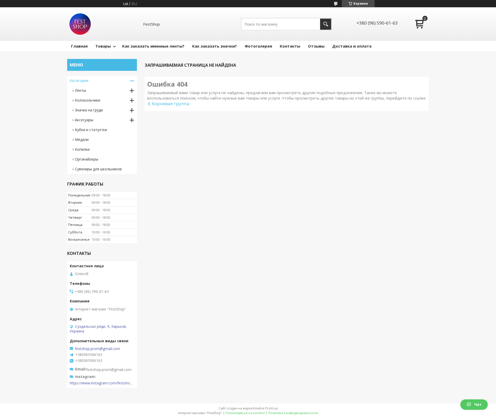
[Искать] (325, 24)
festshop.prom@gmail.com (97, 348)
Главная (79, 46)
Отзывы (316, 46)
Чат (478, 404)
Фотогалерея (258, 46)
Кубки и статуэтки (91, 129)
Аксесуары (84, 119)
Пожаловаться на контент (245, 413)
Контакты (290, 46)
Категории (79, 80)
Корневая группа (170, 104)
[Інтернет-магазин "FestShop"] (80, 24)
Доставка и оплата (351, 46)
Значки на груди (89, 110)
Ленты (80, 90)
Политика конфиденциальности (293, 413)
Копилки (82, 149)
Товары (103, 46)
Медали (82, 139)
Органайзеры (86, 159)
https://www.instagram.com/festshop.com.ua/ (102, 383)
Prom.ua (271, 408)
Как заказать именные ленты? (153, 46)
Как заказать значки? (214, 46)
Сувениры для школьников (98, 168)
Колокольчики (87, 100)
